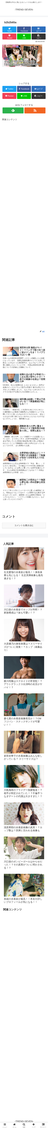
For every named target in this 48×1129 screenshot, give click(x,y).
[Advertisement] (24, 225)
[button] (43, 575)
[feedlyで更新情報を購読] (13, 110)
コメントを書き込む (24, 525)
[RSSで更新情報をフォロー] (34, 110)
